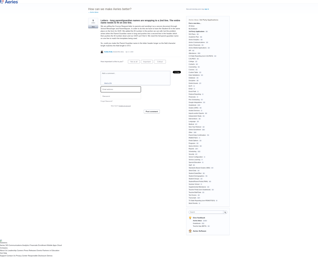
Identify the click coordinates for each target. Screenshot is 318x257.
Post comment (152, 111)
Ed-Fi (190, 86)
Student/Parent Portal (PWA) (198, 181)
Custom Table (193, 72)
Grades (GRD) (193, 108)
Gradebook (192, 105)
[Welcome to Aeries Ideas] (159, 2)
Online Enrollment (195, 130)
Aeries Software (199, 231)
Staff (190, 165)
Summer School (194, 184)
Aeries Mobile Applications (198, 48)
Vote (93, 27)
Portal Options (193, 140)
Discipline (192, 80)
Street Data (192, 170)
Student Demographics (196, 176)
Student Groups (194, 179)
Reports (191, 149)
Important (148, 62)
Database (192, 78)
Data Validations (194, 75)
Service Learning (194, 160)
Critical (161, 62)
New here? (121, 106)
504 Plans (192, 34)
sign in (206, 9)
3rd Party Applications (208, 20)
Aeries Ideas (194, 20)
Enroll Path (192, 91)
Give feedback (199, 218)
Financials (192, 97)
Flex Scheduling (194, 100)
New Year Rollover (195, 127)
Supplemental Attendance (197, 187)
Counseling (193, 67)
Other (190, 132)
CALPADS (192, 59)
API (190, 50)
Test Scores (193, 195)
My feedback (193, 29)
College (191, 61)
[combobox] (206, 212)
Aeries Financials (194, 45)
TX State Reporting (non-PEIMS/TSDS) (202, 200)
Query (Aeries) (194, 146)
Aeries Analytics (194, 40)
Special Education (195, 162)
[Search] (225, 212)
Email (191, 89)
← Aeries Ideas (93, 12)
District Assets (193, 83)
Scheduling (192, 151)
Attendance (192, 53)
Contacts (192, 64)
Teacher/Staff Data (195, 192)
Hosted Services (194, 110)
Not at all (135, 62)
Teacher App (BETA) (200, 226)
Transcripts (192, 198)
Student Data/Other (195, 173)
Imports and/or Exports (196, 113)
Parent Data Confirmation (197, 135)
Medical (191, 124)
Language (192, 121)
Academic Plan (194, 37)
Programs (192, 143)
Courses (191, 70)
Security (191, 154)
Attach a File (108, 83)
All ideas (192, 26)
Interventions (193, 119)
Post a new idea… (195, 23)
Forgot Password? (107, 101)
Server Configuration (196, 157)
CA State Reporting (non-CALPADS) (201, 56)
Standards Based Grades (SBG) (199, 168)
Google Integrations (195, 102)
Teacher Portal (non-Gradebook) (200, 190)
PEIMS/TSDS (193, 138)
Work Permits (193, 203)
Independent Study (195, 116)
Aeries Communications (197, 42)
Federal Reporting (195, 94)
